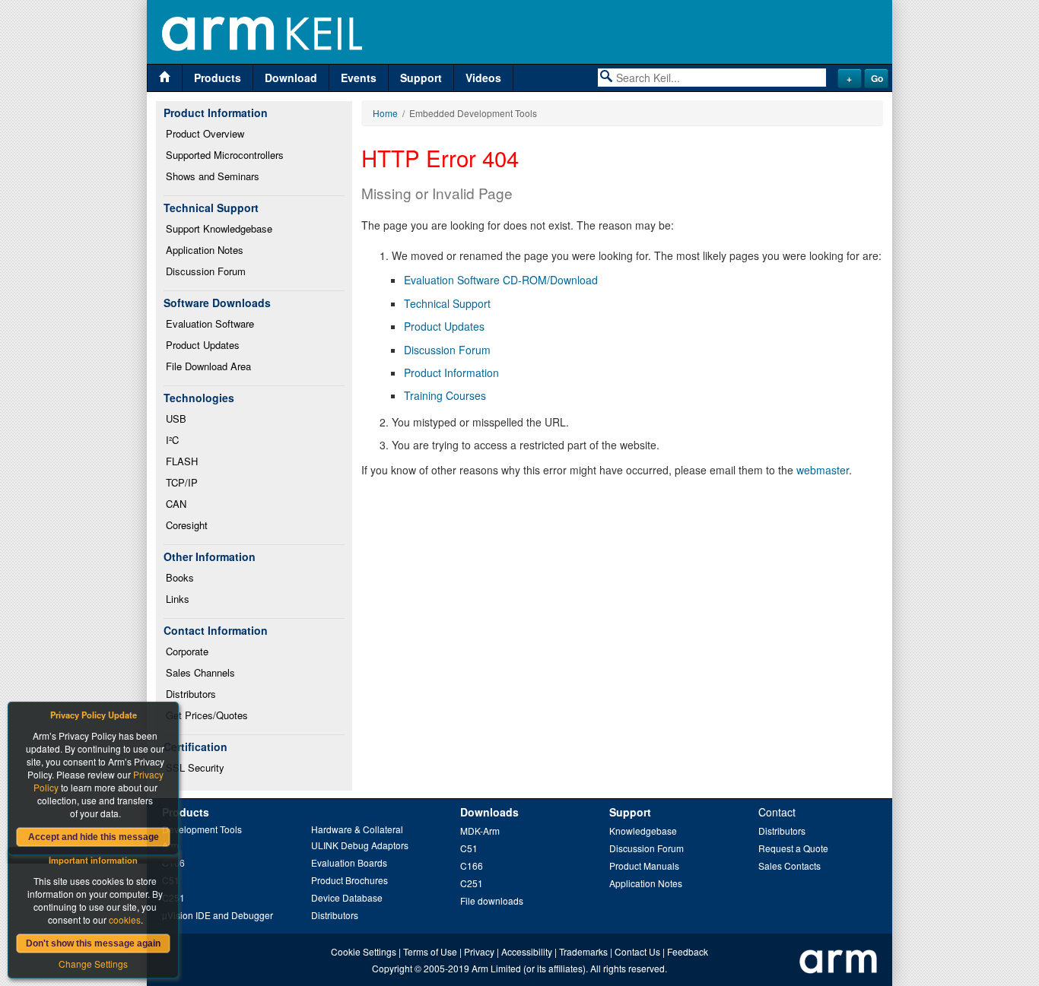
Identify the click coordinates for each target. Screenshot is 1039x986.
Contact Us (637, 951)
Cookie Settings (363, 951)
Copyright (392, 968)
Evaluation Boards (349, 862)
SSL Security (195, 767)
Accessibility (526, 951)
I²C (172, 440)
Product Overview (205, 133)
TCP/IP (182, 482)
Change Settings (93, 963)
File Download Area (208, 366)
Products (217, 77)
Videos (483, 77)
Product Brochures (349, 879)
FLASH (182, 461)
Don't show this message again (93, 943)
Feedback (687, 951)
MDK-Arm (480, 830)
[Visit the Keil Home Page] (165, 78)
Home (385, 112)
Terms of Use (430, 951)
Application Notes (204, 250)
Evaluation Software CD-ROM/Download (501, 279)
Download (291, 77)
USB (176, 418)
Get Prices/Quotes (207, 715)
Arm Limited (496, 968)
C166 (471, 865)
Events (359, 77)
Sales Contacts (789, 865)
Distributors (191, 693)
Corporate (187, 651)
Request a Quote (793, 848)
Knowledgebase (643, 830)
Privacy (479, 951)
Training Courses (445, 395)
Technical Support (447, 303)
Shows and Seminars (212, 176)
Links (177, 598)
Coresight (187, 525)
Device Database (347, 897)
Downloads (489, 812)
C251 (471, 883)
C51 (469, 848)
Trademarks (583, 951)
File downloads (491, 900)
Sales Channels (200, 672)
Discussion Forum (206, 271)
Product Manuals (644, 865)
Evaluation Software (210, 323)
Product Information (451, 372)
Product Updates (203, 345)
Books (180, 577)
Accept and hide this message (93, 837)
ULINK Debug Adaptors (359, 845)
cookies (125, 919)
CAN (176, 503)
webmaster (822, 469)
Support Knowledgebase (219, 228)
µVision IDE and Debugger (217, 914)
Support (421, 77)
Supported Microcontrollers (225, 154)
